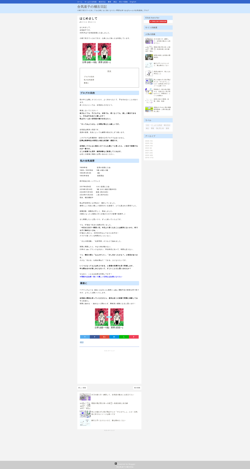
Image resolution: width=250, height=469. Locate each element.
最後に (86, 83)
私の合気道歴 (89, 80)
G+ (104, 337)
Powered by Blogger (126, 464)
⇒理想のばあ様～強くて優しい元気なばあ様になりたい (101, 277)
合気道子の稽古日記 (92, 6)
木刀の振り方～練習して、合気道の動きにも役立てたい (112, 395)
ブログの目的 (89, 77)
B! (114, 337)
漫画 (167, 128)
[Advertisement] (109, 367)
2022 (148, 150)
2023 (148, 148)
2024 (148, 145)
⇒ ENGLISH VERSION (158, 21)
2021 (148, 153)
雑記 (115, 2)
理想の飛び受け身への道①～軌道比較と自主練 (109, 403)
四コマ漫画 (123, 2)
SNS (147, 125)
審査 (110, 2)
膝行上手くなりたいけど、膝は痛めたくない (108, 420)
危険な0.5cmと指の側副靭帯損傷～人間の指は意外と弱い (162, 109)
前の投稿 (137, 387)
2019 (149, 157)
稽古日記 (102, 2)
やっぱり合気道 (91, 2)
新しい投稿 (82, 387)
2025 (148, 143)
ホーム (80, 2)
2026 (148, 141)
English (133, 2)
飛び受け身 (160, 128)
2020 (148, 155)
